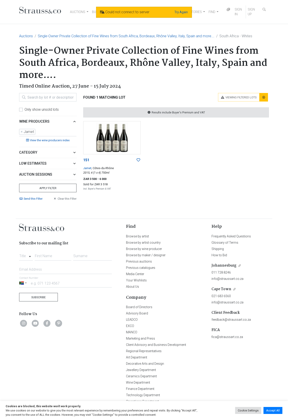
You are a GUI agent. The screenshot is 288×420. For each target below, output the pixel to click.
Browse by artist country (143, 242)
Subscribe (38, 297)
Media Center (135, 274)
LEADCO (132, 319)
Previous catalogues (140, 268)
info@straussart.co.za (227, 279)
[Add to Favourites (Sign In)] (138, 160)
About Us (132, 286)
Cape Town (221, 289)
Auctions (26, 36)
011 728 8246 (221, 272)
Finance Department (140, 389)
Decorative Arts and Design (145, 363)
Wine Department (138, 382)
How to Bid (219, 255)
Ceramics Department (141, 376)
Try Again (181, 12)
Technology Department (143, 395)
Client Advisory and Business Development (156, 345)
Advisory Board (137, 313)
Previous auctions (139, 261)
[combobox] (47, 132)
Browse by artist (137, 236)
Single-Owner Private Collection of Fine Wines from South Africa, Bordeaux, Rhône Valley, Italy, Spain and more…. (126, 36)
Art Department (136, 357)
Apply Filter (47, 188)
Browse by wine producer (144, 249)
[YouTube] (35, 323)
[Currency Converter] (228, 9)
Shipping (218, 249)
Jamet (87, 168)
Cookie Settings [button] (248, 410)
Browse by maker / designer (146, 255)
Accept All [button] (273, 410)
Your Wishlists (136, 280)
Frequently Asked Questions (231, 236)
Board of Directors (139, 307)
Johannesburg (224, 265)
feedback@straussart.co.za (231, 319)
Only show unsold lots (42, 109)
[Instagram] (23, 323)
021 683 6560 (221, 296)
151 (86, 160)
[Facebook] (47, 323)
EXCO (130, 326)
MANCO (131, 332)
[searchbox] (37, 132)
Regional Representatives (144, 351)
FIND (212, 12)
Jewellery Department (141, 370)
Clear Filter (67, 198)
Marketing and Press (140, 338)
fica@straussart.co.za (227, 337)
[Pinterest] (58, 323)
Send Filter (33, 198)
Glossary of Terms (225, 242)
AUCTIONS (77, 12)
